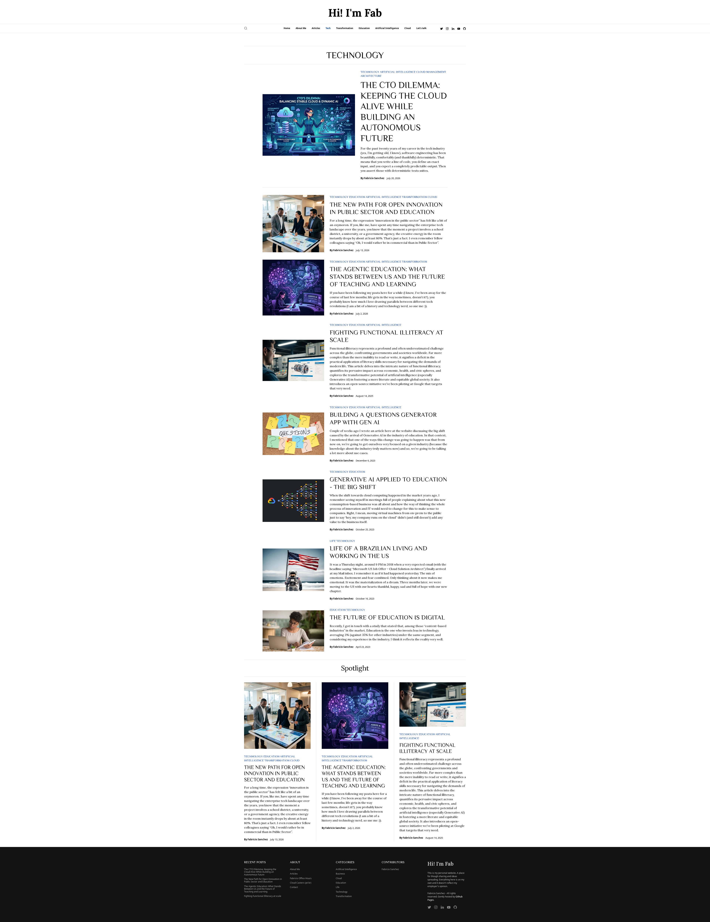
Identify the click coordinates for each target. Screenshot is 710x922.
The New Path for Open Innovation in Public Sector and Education (274, 773)
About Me (301, 28)
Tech (328, 28)
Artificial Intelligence (387, 28)
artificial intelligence (397, 71)
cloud (421, 71)
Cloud (407, 28)
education (357, 197)
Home (287, 28)
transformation (414, 197)
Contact (294, 887)
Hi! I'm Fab (355, 13)
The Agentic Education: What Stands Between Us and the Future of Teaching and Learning (387, 276)
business (340, 873)
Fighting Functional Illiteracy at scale (262, 896)
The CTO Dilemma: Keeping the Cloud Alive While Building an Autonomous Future (260, 872)
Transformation (344, 28)
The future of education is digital (387, 617)
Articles (316, 28)
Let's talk (421, 28)
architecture (371, 75)
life (333, 540)
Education (364, 28)
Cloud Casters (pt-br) (300, 882)
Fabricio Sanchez (374, 178)
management (436, 71)
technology (370, 71)
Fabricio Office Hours (301, 878)
